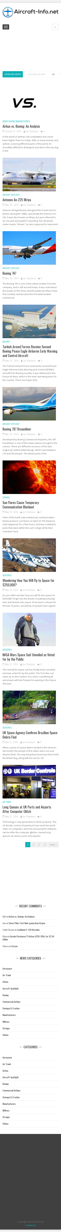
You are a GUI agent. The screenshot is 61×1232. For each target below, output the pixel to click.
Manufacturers (23, 121)
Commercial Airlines (11, 1001)
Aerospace (7, 575)
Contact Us (30, 1225)
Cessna (14, 946)
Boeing (12, 121)
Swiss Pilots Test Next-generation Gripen (27, 923)
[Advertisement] (30, 51)
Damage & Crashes (11, 1008)
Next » (53, 844)
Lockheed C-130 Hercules (28, 929)
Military (6, 341)
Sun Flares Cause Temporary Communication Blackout (21, 504)
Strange (6, 497)
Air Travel (7, 802)
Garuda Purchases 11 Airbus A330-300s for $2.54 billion (28, 937)
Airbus (6, 121)
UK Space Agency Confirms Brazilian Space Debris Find (30, 735)
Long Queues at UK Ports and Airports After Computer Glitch (27, 809)
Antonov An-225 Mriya (17, 199)
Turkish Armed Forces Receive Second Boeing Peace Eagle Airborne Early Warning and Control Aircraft (30, 351)
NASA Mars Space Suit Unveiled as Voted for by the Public (29, 657)
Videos (5, 1035)
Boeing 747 (9, 273)
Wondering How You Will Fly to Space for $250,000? (28, 582)
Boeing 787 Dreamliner (17, 428)
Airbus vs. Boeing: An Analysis (21, 126)
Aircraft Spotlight (11, 194)
